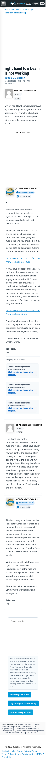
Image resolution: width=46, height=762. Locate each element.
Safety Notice (28, 754)
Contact (5, 751)
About (19, 751)
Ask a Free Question (20, 712)
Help (13, 751)
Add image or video (19, 694)
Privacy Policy (30, 751)
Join (42, 3)
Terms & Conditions (11, 754)
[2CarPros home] (19, 3)
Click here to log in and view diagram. (20, 373)
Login (35, 3)
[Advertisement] (23, 42)
